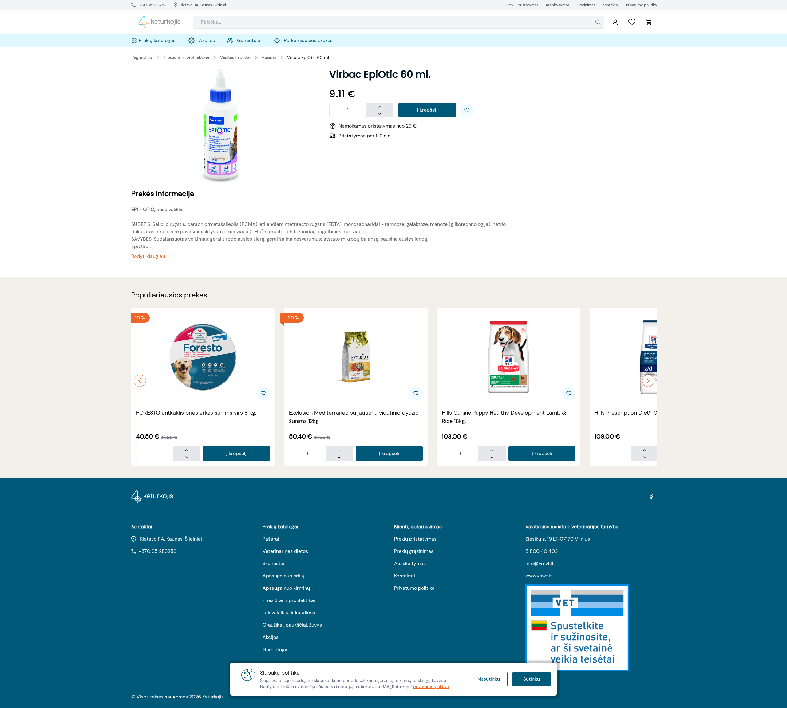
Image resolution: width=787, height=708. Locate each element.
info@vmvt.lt (539, 563)
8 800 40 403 (541, 551)
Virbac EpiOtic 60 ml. (308, 57)
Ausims (269, 57)
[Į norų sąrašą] (632, 22)
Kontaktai (404, 575)
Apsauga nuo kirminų (286, 588)
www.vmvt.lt (538, 575)
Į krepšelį (427, 110)
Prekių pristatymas (415, 539)
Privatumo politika (414, 588)
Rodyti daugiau (148, 256)
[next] (648, 381)
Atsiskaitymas (410, 563)
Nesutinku (488, 679)
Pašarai (271, 539)
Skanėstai (273, 563)
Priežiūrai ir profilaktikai (186, 57)
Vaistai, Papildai (235, 57)
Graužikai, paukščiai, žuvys (292, 625)
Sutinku (531, 679)
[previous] (140, 381)
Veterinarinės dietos (285, 551)
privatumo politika (431, 686)
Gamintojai (275, 649)
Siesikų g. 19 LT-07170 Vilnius (557, 539)
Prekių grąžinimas (413, 551)
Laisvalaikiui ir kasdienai (290, 612)
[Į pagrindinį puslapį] (159, 22)
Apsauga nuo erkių (283, 575)
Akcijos (271, 637)
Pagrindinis (142, 57)
